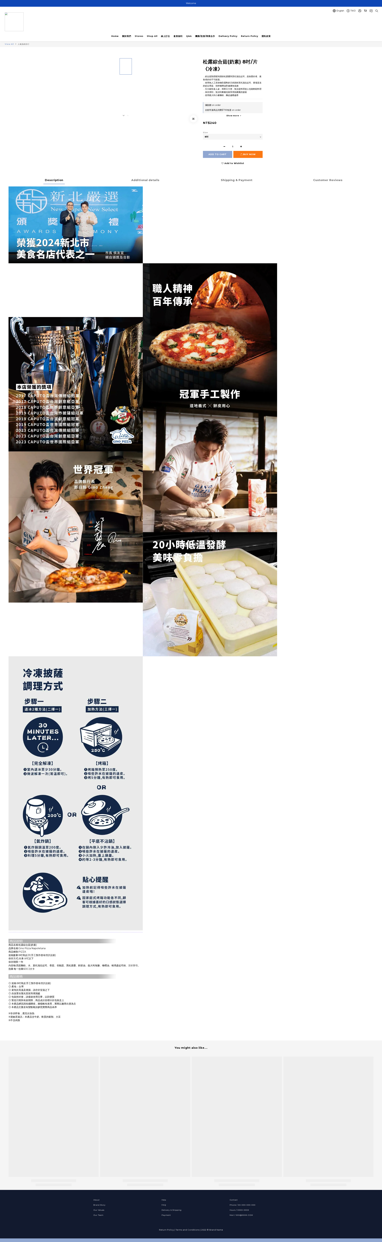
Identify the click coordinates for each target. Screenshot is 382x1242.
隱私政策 (266, 36)
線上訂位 (165, 36)
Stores (139, 36)
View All (9, 44)
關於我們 (126, 36)
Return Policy (249, 36)
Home (115, 36)
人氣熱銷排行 (23, 44)
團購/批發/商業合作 (205, 36)
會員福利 (178, 36)
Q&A (189, 36)
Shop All (152, 36)
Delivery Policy (228, 36)
